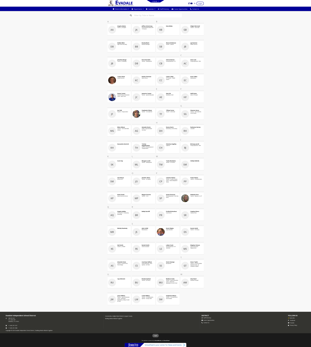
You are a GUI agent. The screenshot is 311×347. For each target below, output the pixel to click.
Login (155, 335)
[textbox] (157, 15)
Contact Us (206, 322)
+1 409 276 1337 (12, 325)
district (205, 315)
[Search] (194, 3)
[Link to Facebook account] (189, 3)
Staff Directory (207, 318)
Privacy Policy (293, 325)
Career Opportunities (208, 320)
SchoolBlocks (158, 340)
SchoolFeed (166, 340)
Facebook (292, 320)
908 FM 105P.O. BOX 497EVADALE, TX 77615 (13, 319)
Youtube (292, 323)
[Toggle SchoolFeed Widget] (184, 345)
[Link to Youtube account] (191, 3)
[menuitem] (121, 9)
